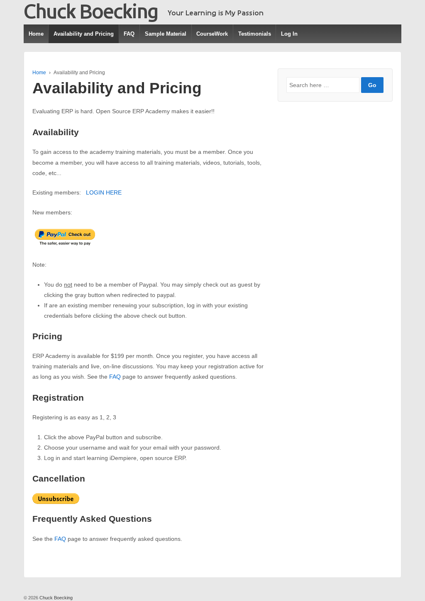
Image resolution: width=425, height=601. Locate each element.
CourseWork (212, 34)
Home (36, 34)
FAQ (129, 34)
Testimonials (254, 34)
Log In (289, 34)
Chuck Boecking (55, 597)
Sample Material (165, 34)
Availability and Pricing (84, 34)
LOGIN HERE (104, 192)
